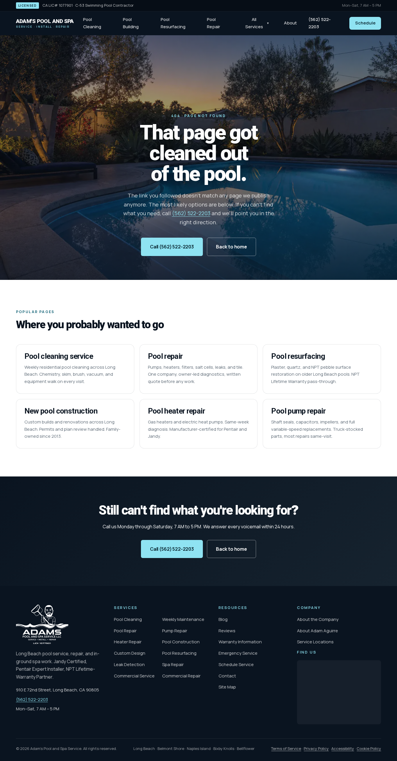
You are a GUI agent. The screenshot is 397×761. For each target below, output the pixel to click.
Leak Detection (129, 664)
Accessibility (342, 748)
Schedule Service (236, 664)
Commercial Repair (181, 676)
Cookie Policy (369, 748)
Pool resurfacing (298, 356)
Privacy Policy (316, 748)
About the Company (318, 619)
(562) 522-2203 (319, 23)
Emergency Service (238, 653)
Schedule (365, 23)
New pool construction (60, 411)
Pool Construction (181, 642)
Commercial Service (134, 676)
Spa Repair (173, 664)
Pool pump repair (298, 411)
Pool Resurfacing (173, 23)
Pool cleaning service (58, 356)
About (290, 23)
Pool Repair (213, 23)
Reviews (227, 631)
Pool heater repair (176, 411)
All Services (257, 23)
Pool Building (131, 23)
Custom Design (129, 653)
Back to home (231, 246)
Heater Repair (128, 642)
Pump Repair (174, 631)
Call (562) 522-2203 (172, 246)
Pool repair (165, 356)
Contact (227, 676)
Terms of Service (286, 748)
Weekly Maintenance (183, 619)
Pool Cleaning (92, 23)
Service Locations (315, 642)
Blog (223, 619)
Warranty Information (240, 642)
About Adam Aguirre (317, 631)
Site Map (227, 687)
